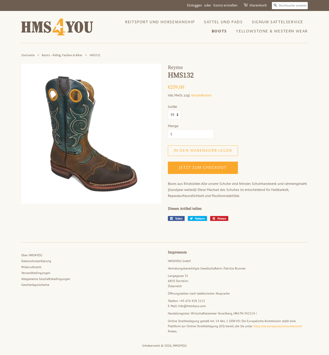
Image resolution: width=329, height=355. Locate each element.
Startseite (28, 55)
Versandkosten (201, 95)
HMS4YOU (179, 346)
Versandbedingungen (35, 273)
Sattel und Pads (223, 22)
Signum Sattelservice (277, 22)
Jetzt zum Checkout (202, 167)
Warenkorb (258, 5)
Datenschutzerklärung (36, 261)
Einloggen (194, 5)
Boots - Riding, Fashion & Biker (62, 55)
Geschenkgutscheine (35, 285)
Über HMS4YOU (31, 255)
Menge (173, 126)
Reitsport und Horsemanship (160, 22)
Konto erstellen (225, 5)
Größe (172, 106)
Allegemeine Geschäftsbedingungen (45, 279)
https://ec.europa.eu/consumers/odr (277, 326)
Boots (219, 31)
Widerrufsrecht (31, 267)
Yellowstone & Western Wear (272, 31)
